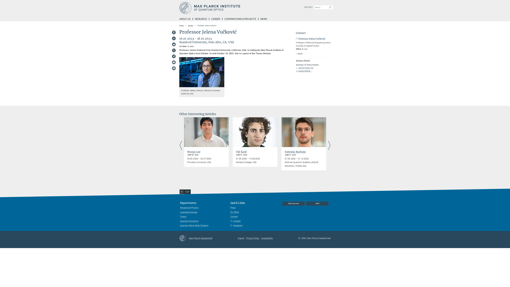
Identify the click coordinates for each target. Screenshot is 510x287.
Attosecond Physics (189, 207)
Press (233, 207)
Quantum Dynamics (189, 221)
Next (329, 145)
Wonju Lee (193, 151)
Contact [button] (301, 33)
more (300, 53)
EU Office (234, 212)
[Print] (174, 68)
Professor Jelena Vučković (311, 38)
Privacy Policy (252, 238)
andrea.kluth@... (305, 71)
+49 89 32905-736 (305, 68)
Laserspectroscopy (188, 212)
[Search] (330, 7)
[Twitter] (174, 50)
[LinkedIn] (174, 38)
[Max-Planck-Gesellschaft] (184, 238)
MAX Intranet (293, 203)
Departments (188, 202)
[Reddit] (174, 44)
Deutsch (308, 7)
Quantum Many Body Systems (194, 225)
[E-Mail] (174, 62)
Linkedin (237, 221)
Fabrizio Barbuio (295, 151)
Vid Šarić (241, 151)
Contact (234, 216)
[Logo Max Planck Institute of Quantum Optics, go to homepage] (229, 8)
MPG (317, 203)
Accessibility (267, 238)
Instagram (238, 225)
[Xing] (174, 56)
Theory (183, 216)
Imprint (241, 238)
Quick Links (237, 202)
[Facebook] (174, 32)
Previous (181, 145)
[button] (222, 85)
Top (187, 192)
